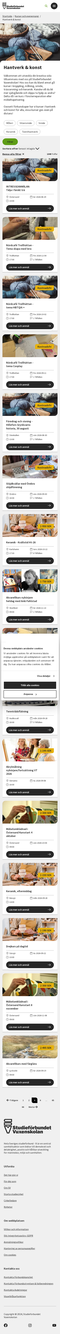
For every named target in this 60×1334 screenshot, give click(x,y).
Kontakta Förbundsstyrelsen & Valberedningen (28, 1283)
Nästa (31, 1107)
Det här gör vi (11, 1174)
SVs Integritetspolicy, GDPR (18, 1235)
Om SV (7, 1187)
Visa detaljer (43, 676)
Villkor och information (16, 1229)
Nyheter (8, 1206)
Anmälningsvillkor (13, 1242)
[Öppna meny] (54, 6)
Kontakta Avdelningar (15, 1289)
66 (23, 1107)
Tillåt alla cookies (30, 685)
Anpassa (28, 694)
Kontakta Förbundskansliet (18, 1277)
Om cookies (10, 1254)
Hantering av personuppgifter (19, 1248)
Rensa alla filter (11, 154)
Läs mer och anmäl (19, 208)
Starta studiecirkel (13, 1194)
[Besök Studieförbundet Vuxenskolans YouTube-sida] (54, 1326)
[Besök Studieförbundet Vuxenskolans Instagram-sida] (30, 1326)
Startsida (7, 16)
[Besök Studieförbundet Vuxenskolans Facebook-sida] (6, 1326)
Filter (10, 141)
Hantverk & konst (11, 19)
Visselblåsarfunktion (15, 1296)
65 (53, 1100)
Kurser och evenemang (27, 16)
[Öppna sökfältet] (46, 6)
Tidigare (14, 1100)
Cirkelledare (10, 1200)
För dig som (10, 1181)
